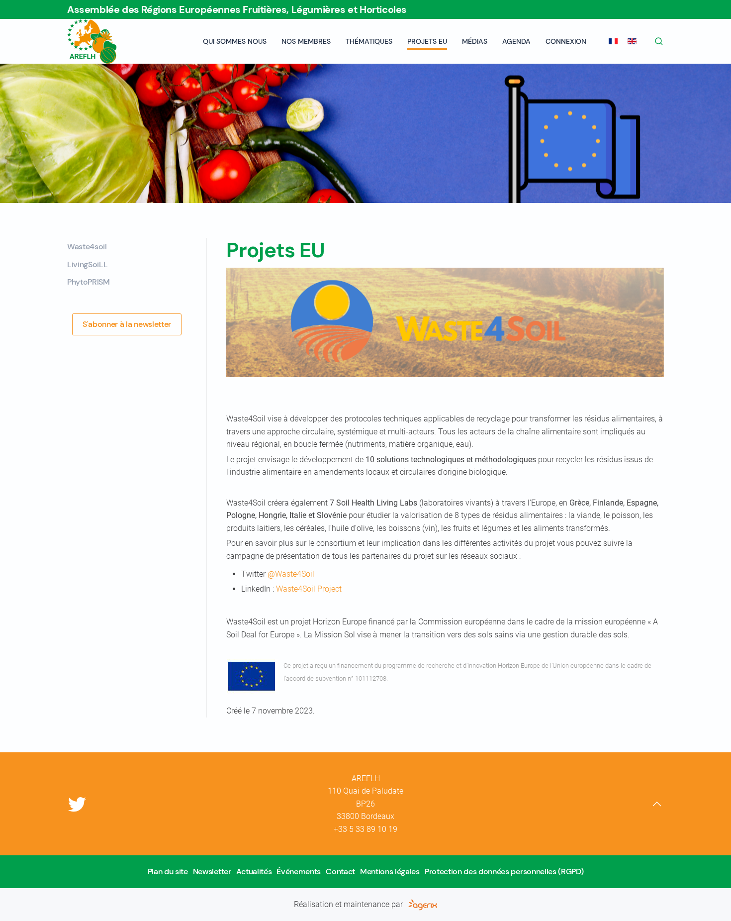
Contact (340, 871)
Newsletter (212, 871)
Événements (298, 871)
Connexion (566, 41)
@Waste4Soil (291, 574)
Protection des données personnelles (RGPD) (504, 871)
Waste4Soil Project (309, 589)
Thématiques (369, 41)
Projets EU (427, 41)
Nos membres (306, 41)
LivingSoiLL (87, 264)
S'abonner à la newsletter (127, 324)
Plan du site (168, 871)
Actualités (254, 871)
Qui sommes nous (235, 41)
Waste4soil (87, 246)
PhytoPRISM (88, 282)
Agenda (516, 41)
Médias (474, 41)
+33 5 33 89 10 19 (365, 829)
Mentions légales (390, 871)
